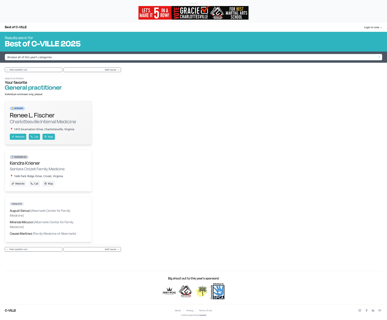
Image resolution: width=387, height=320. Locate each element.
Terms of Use (205, 310)
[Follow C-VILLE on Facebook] (366, 310)
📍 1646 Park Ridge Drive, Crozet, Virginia (36, 176)
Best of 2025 (43, 43)
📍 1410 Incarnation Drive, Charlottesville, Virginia (42, 129)
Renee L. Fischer (43, 118)
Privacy (190, 310)
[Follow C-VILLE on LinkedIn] (373, 310)
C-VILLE (10, 310)
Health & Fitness (14, 78)
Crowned (202, 315)
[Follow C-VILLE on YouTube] (379, 310)
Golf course (112, 69)
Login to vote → (373, 27)
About (178, 310)
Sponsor (193, 3)
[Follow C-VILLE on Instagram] (359, 310)
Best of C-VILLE (16, 27)
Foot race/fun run (16, 69)
